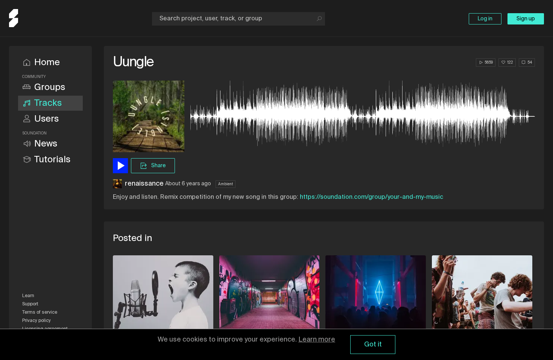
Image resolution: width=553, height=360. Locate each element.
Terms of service (39, 312)
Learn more (316, 339)
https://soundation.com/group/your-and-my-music (371, 197)
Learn (28, 296)
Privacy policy (36, 321)
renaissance (144, 184)
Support (30, 304)
